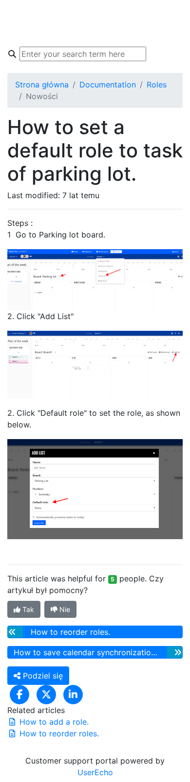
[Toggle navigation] (21, 23)
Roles (157, 84)
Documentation (107, 84)
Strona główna (42, 84)
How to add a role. (53, 722)
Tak (27, 609)
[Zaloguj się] (173, 33)
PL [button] (170, 13)
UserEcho (95, 772)
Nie (63, 609)
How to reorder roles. (58, 733)
